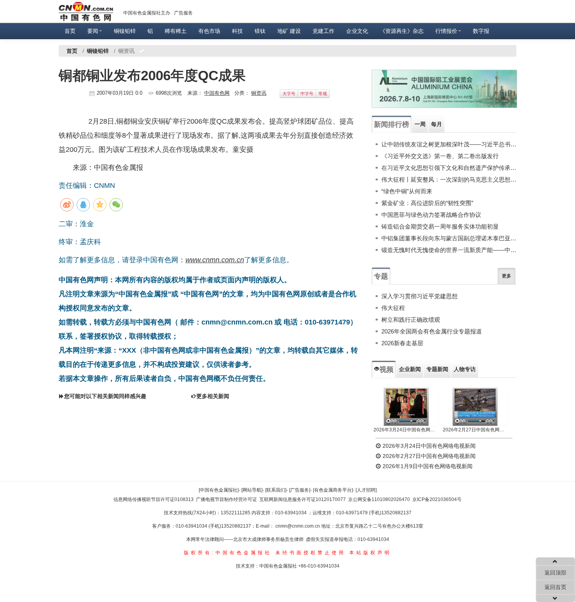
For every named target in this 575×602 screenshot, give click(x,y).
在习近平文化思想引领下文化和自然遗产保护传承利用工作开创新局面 (448, 167)
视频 (386, 369)
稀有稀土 (176, 31)
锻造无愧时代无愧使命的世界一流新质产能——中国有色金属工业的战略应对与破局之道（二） (448, 250)
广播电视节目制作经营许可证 (226, 499)
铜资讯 (258, 93)
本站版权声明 (370, 552)
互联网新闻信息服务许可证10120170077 (302, 499)
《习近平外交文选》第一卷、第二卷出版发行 (440, 156)
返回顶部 (555, 573)
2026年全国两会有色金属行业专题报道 (431, 331)
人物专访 (465, 369)
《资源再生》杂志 (402, 31)
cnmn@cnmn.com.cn (298, 526)
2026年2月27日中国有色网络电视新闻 (475, 430)
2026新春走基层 (402, 343)
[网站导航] (251, 490)
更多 (506, 276)
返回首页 (555, 587)
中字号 (306, 93)
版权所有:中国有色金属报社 (228, 552)
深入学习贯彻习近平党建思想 (419, 296)
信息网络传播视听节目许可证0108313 (153, 499)
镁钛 (260, 31)
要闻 (92, 31)
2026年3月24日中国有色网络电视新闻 (406, 430)
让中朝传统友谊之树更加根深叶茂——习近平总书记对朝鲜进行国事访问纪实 (448, 144)
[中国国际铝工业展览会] (444, 89)
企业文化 (357, 31)
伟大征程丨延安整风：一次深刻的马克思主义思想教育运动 (448, 179)
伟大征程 (393, 308)
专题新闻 (437, 369)
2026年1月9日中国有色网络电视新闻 (427, 466)
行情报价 (446, 31)
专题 (381, 276)
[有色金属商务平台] (333, 490)
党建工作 (323, 31)
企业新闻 (410, 369)
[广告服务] (299, 490)
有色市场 (209, 31)
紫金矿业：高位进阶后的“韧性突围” (427, 203)
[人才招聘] (366, 490)
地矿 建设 (289, 31)
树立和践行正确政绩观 (410, 319)
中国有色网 (217, 93)
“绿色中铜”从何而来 (406, 191)
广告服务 (183, 13)
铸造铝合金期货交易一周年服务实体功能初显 (440, 226)
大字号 (288, 93)
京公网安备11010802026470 (379, 499)
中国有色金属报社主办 (146, 13)
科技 (237, 31)
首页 (70, 31)
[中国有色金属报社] (219, 490)
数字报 (481, 31)
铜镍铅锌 (125, 31)
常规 (322, 93)
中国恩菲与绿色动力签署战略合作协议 (431, 214)
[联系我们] (275, 490)
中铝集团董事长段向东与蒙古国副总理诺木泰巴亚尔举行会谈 (448, 238)
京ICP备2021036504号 (437, 499)
